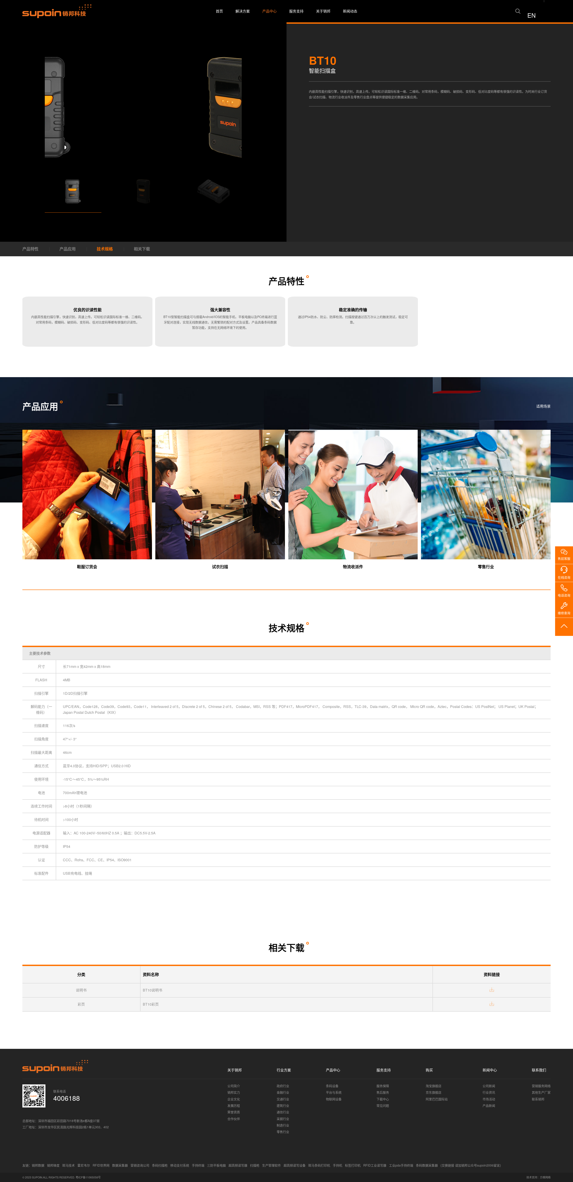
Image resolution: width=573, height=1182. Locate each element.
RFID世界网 (101, 1165)
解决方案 (242, 11)
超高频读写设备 (295, 1165)
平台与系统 (334, 1092)
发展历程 (233, 1105)
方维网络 (545, 1177)
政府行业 (283, 1086)
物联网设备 (334, 1099)
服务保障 (382, 1086)
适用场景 (543, 406)
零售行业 (283, 1131)
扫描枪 (254, 1165)
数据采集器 (120, 1165)
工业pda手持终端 (401, 1165)
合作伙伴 (233, 1118)
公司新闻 (489, 1086)
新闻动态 (350, 11)
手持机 (337, 1165)
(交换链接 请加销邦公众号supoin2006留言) (470, 1165)
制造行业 (283, 1125)
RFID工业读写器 (374, 1165)
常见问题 (382, 1105)
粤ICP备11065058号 (88, 1177)
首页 (219, 11)
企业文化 (233, 1099)
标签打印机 (353, 1165)
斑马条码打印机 (319, 1165)
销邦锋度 (53, 1165)
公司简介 (233, 1086)
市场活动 (489, 1099)
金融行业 (283, 1092)
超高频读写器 (238, 1165)
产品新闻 (489, 1105)
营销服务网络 (541, 1086)
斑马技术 (68, 1165)
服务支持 (296, 11)
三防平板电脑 (216, 1165)
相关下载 (142, 249)
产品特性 (30, 249)
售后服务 (382, 1092)
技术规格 (105, 249)
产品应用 (68, 249)
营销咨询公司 (139, 1165)
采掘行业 (283, 1118)
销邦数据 (38, 1165)
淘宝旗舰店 (433, 1086)
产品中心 (269, 11)
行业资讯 (489, 1092)
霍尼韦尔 (83, 1165)
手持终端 (198, 1165)
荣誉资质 (233, 1112)
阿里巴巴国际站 (437, 1099)
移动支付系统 (179, 1165)
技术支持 (531, 1177)
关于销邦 (323, 11)
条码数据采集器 (427, 1165)
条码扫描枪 (160, 1165)
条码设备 (332, 1086)
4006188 (66, 1098)
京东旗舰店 (433, 1092)
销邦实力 (233, 1092)
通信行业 (283, 1112)
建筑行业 (283, 1105)
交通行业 (283, 1099)
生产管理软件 (271, 1165)
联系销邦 (538, 1099)
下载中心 (382, 1099)
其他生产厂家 (541, 1092)
